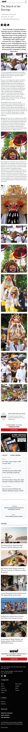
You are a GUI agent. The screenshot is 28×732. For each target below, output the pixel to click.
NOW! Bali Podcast (6, 713)
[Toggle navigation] (26, 1)
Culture (3, 692)
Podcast (17, 690)
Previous (14, 506)
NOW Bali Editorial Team (11, 19)
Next (14, 514)
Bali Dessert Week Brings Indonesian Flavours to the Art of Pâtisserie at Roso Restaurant (13, 570)
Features (3, 688)
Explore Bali (4, 690)
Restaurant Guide (6, 468)
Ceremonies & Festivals (8, 14)
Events (2, 686)
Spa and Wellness (6, 486)
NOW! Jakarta (5, 715)
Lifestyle (17, 686)
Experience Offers (6, 477)
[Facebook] (5, 675)
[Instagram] (2, 675)
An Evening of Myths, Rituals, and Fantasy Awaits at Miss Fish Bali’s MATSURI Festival (12, 641)
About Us (3, 701)
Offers (16, 688)
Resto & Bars (18, 683)
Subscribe (3, 703)
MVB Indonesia (5, 717)
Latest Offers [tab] (15, 455)
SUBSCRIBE (14, 659)
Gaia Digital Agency (18, 724)
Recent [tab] (5, 455)
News (3, 459)
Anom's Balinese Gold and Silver (14, 516)
